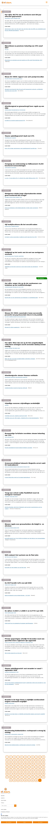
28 (25, 763)
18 (28, 760)
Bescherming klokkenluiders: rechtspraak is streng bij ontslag (20, 744)
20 (36, 760)
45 (7, 770)
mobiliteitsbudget (8, 287)
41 (32, 767)
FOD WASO (15, 348)
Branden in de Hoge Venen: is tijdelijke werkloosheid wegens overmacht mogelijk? (24, 700)
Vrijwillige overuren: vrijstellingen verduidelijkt (22, 403)
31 (36, 763)
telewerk (25, 466)
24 (10, 763)
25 (14, 763)
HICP (9, 584)
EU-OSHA (7, 78)
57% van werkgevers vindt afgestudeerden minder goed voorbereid (21, 207)
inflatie (6, 584)
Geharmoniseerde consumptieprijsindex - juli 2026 (17, 595)
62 (29, 773)
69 (14, 777)
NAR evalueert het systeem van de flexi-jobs (21, 555)
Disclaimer (3, 809)
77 (43, 777)
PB (5, 49)
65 (39, 773)
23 (7, 763)
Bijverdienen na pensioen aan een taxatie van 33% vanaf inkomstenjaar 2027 (23, 60)
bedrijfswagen (10, 612)
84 (32, 780)
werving (11, 197)
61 (25, 773)
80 (18, 780)
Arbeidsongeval (8, 109)
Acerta (12, 18)
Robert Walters (16, 197)
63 (32, 773)
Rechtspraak (22, 109)
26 (18, 763)
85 (36, 780)
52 (32, 770)
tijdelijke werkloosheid (9, 703)
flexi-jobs (9, 556)
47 (14, 770)
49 (21, 770)
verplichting (13, 167)
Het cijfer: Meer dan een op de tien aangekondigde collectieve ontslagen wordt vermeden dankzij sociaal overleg (25, 344)
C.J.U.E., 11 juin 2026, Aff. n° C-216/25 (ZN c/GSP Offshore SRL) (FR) (21, 178)
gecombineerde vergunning (21, 377)
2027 (7, 49)
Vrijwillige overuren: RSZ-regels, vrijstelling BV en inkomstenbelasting (22, 418)
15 (18, 760)
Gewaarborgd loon (16, 109)
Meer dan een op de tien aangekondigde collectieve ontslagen (20, 358)
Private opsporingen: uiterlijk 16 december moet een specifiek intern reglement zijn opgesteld (24, 639)
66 (43, 773)
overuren (6, 405)
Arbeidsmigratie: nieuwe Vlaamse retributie (21, 375)
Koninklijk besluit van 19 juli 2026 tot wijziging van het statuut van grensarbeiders (25, 538)
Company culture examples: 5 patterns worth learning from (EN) (21, 237)
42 (36, 767)
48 (18, 770)
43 (40, 767)
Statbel (12, 584)
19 (32, 760)
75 (36, 777)
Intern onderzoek (16, 642)
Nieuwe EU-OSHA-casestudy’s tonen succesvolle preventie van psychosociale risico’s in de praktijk (23, 314)
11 (43, 757)
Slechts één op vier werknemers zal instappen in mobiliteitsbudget (21, 297)
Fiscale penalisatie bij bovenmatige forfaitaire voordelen (18, 447)
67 (7, 777)
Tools (2, 802)
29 (29, 763)
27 (21, 763)
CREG (6, 612)
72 (25, 777)
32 (40, 763)
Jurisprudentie (8, 167)
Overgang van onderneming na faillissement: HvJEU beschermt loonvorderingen (24, 165)
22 (43, 760)
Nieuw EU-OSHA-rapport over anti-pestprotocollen (24, 77)
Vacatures (3, 800)
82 (25, 780)
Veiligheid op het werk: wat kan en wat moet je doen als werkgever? (21, 266)
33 (43, 763)
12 (7, 760)
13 (10, 760)
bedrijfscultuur (8, 226)
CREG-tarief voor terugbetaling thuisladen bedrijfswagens (19, 623)
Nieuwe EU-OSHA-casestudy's (12, 327)
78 (10, 780)
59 (18, 773)
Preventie (16, 256)
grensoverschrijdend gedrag (11, 466)
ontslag (6, 348)
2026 (19, 18)
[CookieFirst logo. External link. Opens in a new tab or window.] (1, 814)
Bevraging (7, 197)
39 (25, 767)
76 (40, 777)
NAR (6, 556)
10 (39, 757)
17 (25, 760)
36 (14, 767)
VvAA (6, 437)
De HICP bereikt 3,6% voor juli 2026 (18, 583)
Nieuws (2, 795)
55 (43, 770)
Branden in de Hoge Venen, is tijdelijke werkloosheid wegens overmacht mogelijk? (25, 714)
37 (18, 767)
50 (25, 770)
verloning (9, 437)
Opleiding (7, 672)
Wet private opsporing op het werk (13, 653)
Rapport (11, 78)
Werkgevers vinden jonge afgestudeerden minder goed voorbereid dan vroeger (23, 194)
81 (21, 780)
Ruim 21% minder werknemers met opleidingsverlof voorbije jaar (21, 148)
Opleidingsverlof (8, 137)
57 (10, 773)
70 (18, 777)
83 (29, 780)
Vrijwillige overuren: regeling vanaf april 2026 (16, 415)
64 (36, 773)
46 (10, 770)
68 (10, 777)
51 (28, 770)
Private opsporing (8, 642)
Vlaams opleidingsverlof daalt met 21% (19, 136)
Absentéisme (7, 18)
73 (29, 777)
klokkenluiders (8, 734)
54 (40, 770)
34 (7, 767)
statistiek (16, 18)
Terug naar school (13, 496)
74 (32, 777)
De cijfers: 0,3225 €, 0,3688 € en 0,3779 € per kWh (24, 611)
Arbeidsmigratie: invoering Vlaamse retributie (16, 387)
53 (36, 770)
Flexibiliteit (7, 496)
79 (14, 780)
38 (21, 767)
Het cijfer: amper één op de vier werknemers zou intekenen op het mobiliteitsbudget (23, 284)
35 (10, 767)
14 (14, 760)
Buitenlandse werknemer (10, 377)
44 (43, 767)
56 (7, 773)
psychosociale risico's (17, 78)
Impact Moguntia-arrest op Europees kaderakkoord (17, 477)
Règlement (22, 642)
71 (21, 777)
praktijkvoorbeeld (15, 226)
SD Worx (19, 287)
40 (29, 767)
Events (3, 798)
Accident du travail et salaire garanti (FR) (15, 120)
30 (32, 763)
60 (21, 773)
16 (21, 760)
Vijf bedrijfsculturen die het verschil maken (21, 224)
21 (39, 760)
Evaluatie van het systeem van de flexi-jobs (15, 567)
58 (14, 773)
